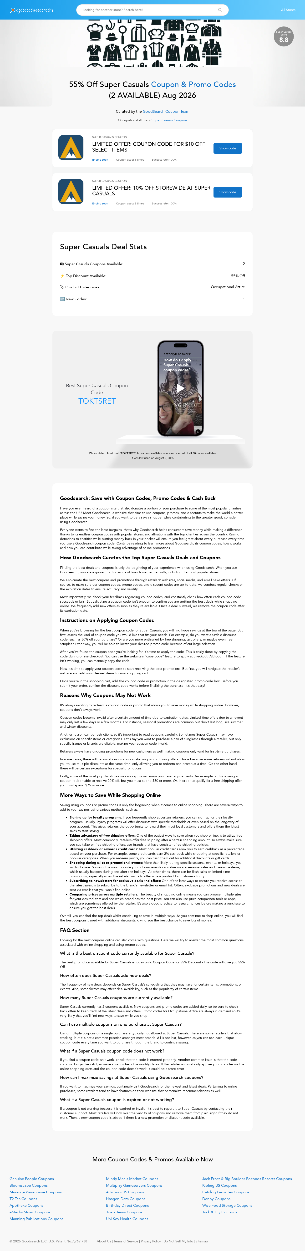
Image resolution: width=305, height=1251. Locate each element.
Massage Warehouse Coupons (36, 1192)
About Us (104, 1241)
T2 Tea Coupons (23, 1198)
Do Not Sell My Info (178, 1241)
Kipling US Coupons (219, 1185)
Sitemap (202, 1241)
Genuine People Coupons (32, 1178)
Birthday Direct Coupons (127, 1205)
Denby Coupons (216, 1198)
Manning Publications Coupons (36, 1218)
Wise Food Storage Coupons (227, 1205)
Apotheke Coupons (26, 1205)
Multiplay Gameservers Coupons (134, 1185)
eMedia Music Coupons (30, 1212)
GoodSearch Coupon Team (165, 111)
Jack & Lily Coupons (219, 1212)
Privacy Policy (151, 1241)
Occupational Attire (132, 120)
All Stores (288, 10)
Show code (227, 148)
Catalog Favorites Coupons (225, 1192)
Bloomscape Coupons (29, 1185)
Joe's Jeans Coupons (124, 1212)
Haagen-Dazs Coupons (125, 1198)
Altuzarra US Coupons (125, 1192)
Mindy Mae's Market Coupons (132, 1178)
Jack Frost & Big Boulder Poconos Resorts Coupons (247, 1178)
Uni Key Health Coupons (127, 1218)
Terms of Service (126, 1241)
